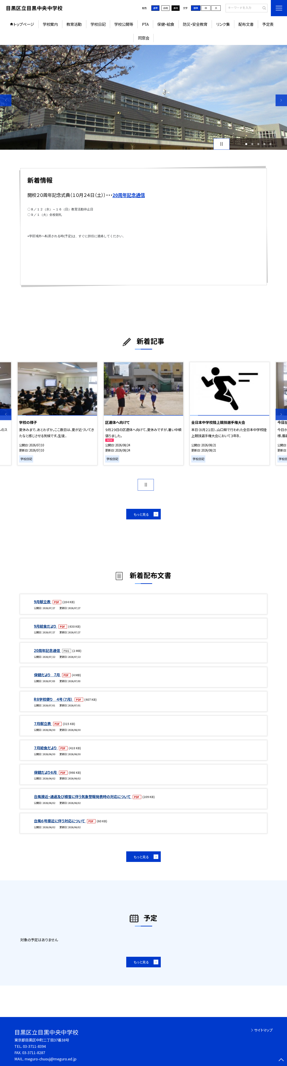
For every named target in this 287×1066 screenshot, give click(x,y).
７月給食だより (46, 747)
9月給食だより (45, 626)
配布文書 (246, 24)
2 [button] (252, 144)
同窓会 (143, 38)
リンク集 (223, 24)
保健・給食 (165, 24)
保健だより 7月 (47, 674)
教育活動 (74, 24)
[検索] (263, 8)
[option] (143, 97)
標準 (196, 8)
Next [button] (281, 100)
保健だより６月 (46, 772)
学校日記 (98, 24)
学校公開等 (123, 24)
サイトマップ (263, 1030)
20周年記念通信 (47, 650)
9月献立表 (42, 601)
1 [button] (246, 144)
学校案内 (50, 24)
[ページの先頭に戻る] (281, 1060)
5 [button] (271, 144)
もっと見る (141, 514)
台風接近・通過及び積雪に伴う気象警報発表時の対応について (82, 796)
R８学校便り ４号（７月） (53, 699)
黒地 (175, 8)
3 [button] (258, 144)
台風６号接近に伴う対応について (60, 820)
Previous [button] (5, 100)
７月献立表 (43, 723)
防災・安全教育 (195, 24)
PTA (145, 24)
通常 (155, 8)
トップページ (23, 24)
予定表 (268, 24)
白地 (165, 8)
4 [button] (264, 144)
